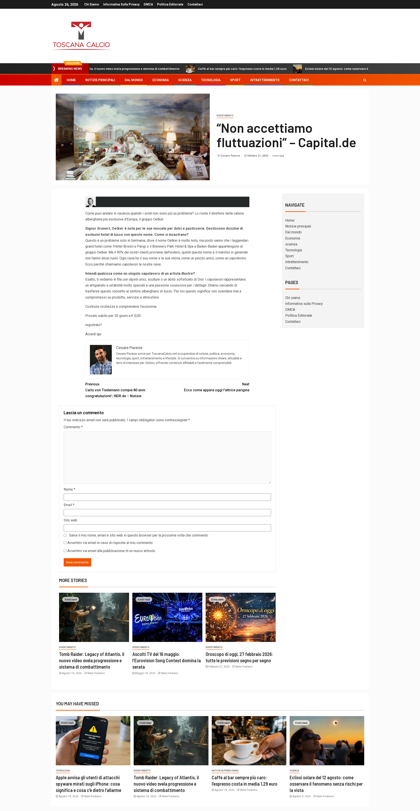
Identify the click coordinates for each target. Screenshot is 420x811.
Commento (73, 427)
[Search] (365, 80)
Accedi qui (93, 334)
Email (69, 505)
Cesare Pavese (230, 155)
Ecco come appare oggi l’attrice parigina (216, 387)
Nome (69, 489)
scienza (184, 80)
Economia (160, 80)
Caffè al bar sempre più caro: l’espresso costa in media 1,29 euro (206, 68)
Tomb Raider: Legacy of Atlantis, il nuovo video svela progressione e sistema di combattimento (91, 660)
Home (71, 80)
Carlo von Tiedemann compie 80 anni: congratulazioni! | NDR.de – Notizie (115, 390)
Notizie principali (100, 80)
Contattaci (195, 4)
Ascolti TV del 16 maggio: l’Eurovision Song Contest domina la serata (166, 660)
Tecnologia (210, 80)
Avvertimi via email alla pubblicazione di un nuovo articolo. (111, 551)
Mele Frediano (96, 673)
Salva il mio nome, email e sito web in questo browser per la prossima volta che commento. (139, 535)
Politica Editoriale (170, 4)
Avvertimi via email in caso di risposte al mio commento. (110, 543)
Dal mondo (134, 80)
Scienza (294, 770)
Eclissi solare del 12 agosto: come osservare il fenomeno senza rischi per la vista (324, 68)
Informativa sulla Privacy (121, 4)
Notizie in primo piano (225, 770)
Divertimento (225, 115)
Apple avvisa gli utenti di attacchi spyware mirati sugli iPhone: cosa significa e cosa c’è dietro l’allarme (88, 783)
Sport (235, 80)
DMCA (148, 4)
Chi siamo (91, 4)
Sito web (70, 520)
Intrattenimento (265, 80)
